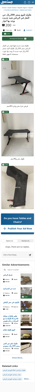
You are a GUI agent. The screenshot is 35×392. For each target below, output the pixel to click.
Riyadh (30, 8)
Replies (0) (9, 241)
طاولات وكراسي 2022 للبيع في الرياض (14, 370)
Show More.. (17, 357)
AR (33, 2)
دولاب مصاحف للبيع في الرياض (12, 375)
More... (27, 379)
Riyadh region (22, 8)
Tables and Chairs (26, 10)
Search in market (13, 270)
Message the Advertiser (16, 38)
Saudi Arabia (12, 8)
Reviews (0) (25, 241)
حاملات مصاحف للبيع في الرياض (12, 379)
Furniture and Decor (11, 10)
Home (4, 8)
